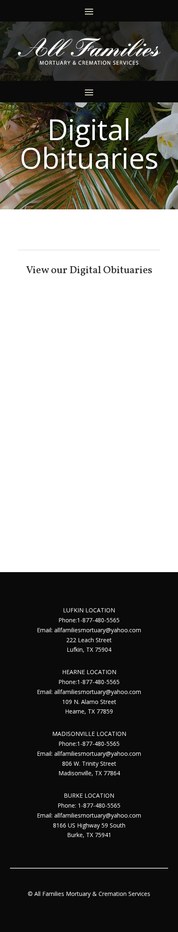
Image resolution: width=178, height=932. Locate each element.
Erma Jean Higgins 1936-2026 (89, 510)
